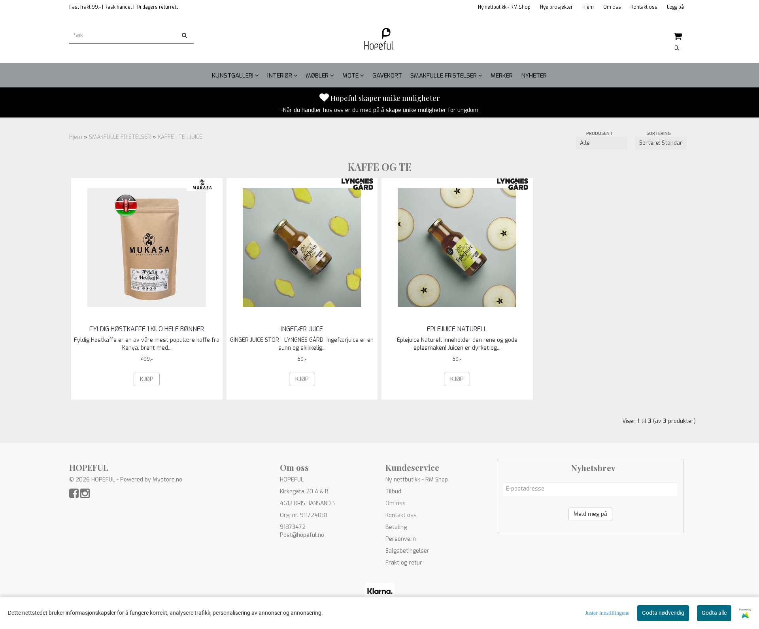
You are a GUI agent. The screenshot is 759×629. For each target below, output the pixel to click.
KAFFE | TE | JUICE (180, 137)
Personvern (400, 539)
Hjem (588, 7)
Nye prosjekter (556, 7)
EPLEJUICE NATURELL (457, 329)
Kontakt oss (644, 7)
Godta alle (714, 613)
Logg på (675, 7)
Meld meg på (590, 514)
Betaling (396, 527)
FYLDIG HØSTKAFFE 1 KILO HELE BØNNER (146, 329)
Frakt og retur (403, 562)
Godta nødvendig (663, 613)
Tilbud (393, 491)
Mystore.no (167, 479)
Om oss (612, 7)
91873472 (293, 527)
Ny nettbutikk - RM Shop (504, 7)
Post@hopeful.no (302, 535)
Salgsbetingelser (407, 551)
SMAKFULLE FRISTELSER (120, 137)
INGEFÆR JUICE (302, 329)
